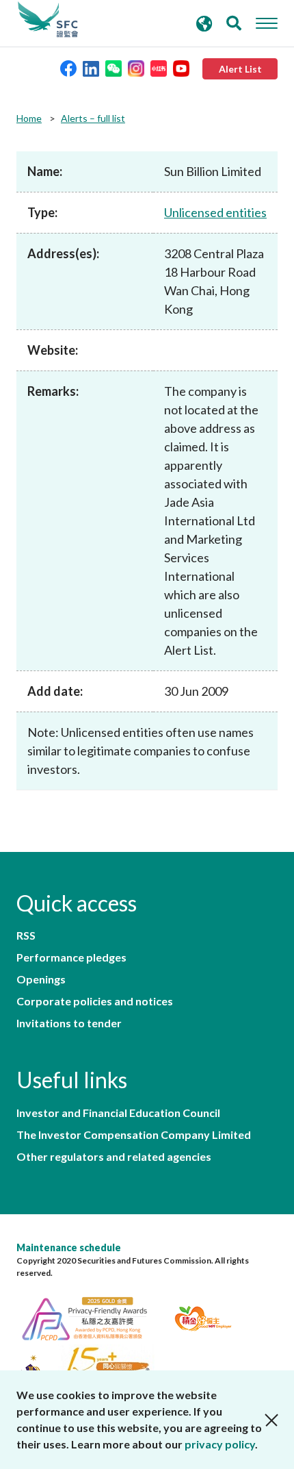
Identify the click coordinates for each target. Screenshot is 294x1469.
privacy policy (220, 1444)
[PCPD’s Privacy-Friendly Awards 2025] (92, 1316)
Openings (41, 979)
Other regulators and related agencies (113, 1156)
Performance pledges (71, 957)
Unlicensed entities (215, 212)
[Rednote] (158, 67)
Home (29, 118)
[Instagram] (136, 67)
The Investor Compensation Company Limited (133, 1134)
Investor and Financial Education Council (118, 1112)
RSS (26, 935)
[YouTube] (181, 67)
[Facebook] (68, 67)
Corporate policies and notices (94, 1001)
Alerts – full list (93, 118)
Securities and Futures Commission (47, 20)
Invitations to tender (69, 1023)
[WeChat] (113, 67)
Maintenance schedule (68, 1247)
